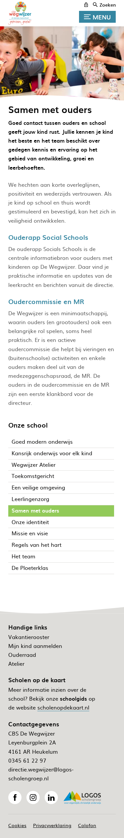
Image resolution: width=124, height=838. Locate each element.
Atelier (16, 663)
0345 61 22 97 (27, 760)
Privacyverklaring (52, 825)
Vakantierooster (28, 637)
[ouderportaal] (86, 5)
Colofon (87, 825)
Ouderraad (22, 654)
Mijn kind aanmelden (35, 646)
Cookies (17, 825)
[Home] (24, 13)
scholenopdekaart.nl (63, 707)
